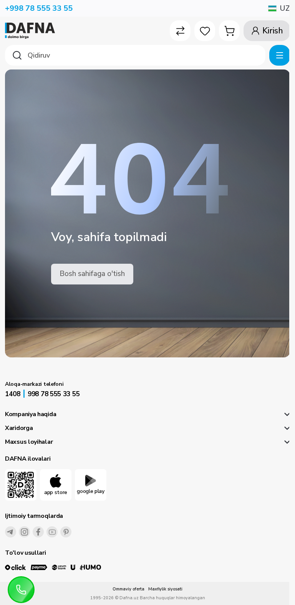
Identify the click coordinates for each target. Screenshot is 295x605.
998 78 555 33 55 (54, 394)
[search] (135, 55)
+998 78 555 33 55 (39, 8)
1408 (12, 394)
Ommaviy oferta (128, 589)
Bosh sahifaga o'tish (92, 274)
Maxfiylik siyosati (165, 589)
